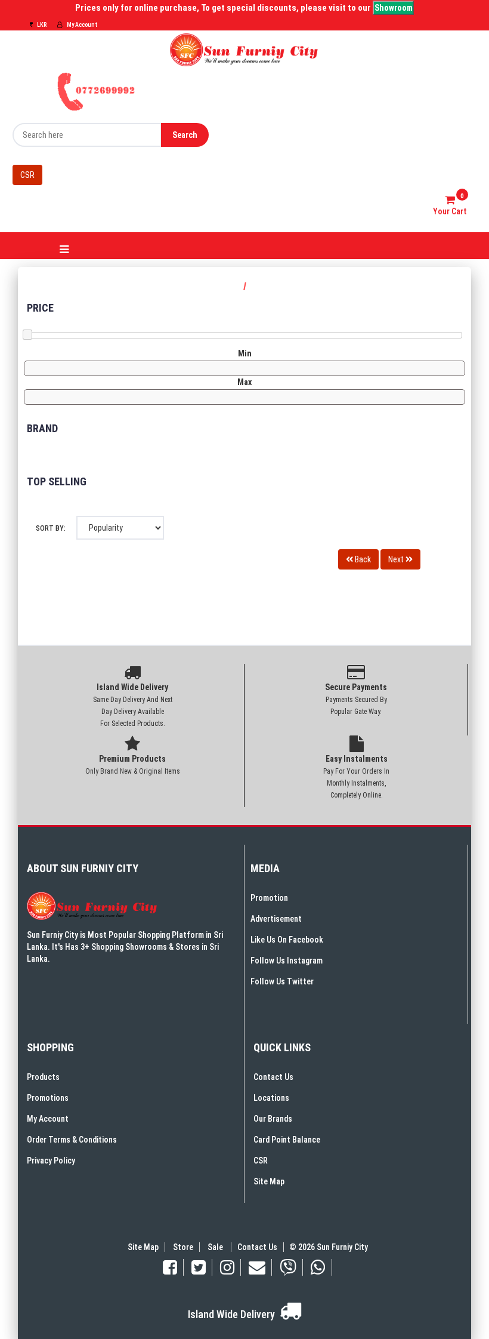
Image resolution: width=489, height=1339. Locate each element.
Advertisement (276, 919)
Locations (271, 1098)
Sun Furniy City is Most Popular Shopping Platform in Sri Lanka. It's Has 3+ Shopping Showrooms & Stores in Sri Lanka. (125, 947)
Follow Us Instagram (286, 960)
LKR (41, 24)
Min (245, 353)
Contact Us (273, 1077)
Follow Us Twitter (282, 981)
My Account (81, 24)
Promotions (48, 1098)
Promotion (269, 898)
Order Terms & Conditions (72, 1139)
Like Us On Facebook (286, 939)
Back (362, 559)
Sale (216, 1247)
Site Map (268, 1181)
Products (43, 1077)
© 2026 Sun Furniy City (327, 1247)
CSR (27, 175)
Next (397, 559)
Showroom (394, 8)
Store (183, 1247)
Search (184, 135)
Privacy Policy (51, 1160)
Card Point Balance (286, 1139)
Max (244, 382)
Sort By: (51, 528)
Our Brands (272, 1118)
